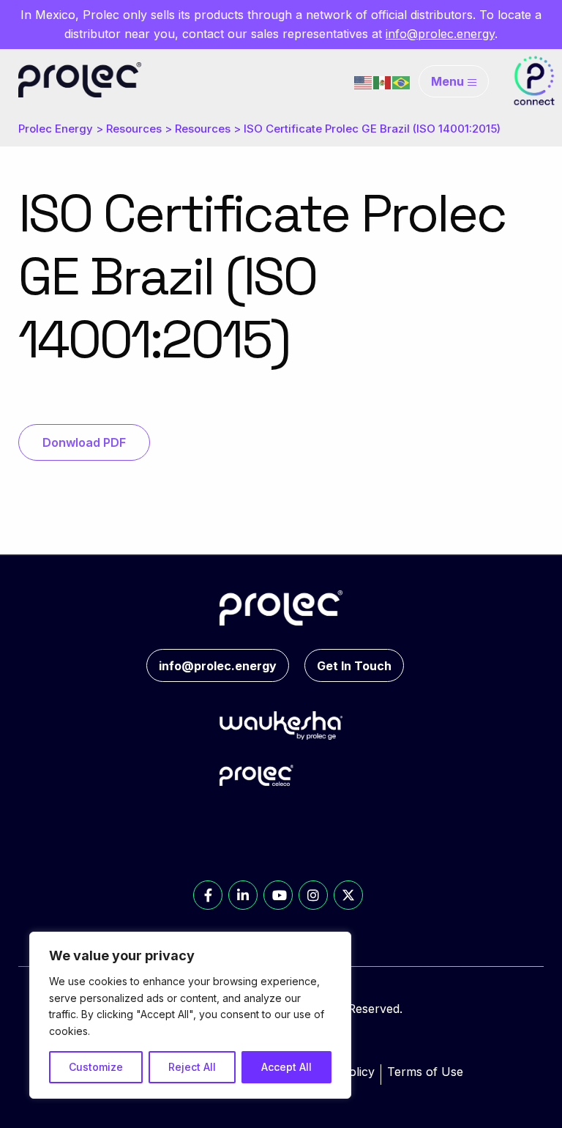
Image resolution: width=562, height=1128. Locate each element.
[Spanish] (382, 81)
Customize (96, 1067)
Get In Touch (354, 665)
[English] (363, 81)
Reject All (192, 1067)
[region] (190, 1015)
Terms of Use (425, 1071)
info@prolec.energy (440, 33)
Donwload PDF (84, 442)
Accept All (286, 1067)
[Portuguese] (401, 81)
